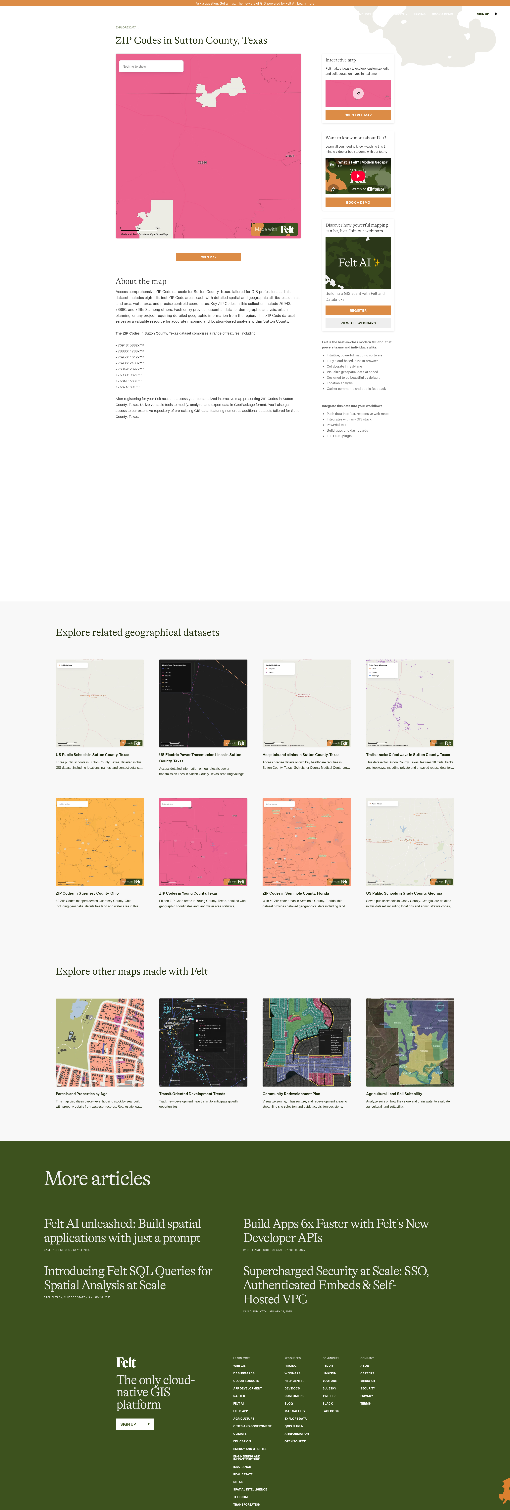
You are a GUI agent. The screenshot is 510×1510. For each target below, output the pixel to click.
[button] (342, 14)
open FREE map (358, 115)
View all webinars (358, 323)
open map (208, 257)
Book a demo (358, 202)
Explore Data (126, 27)
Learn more (305, 3)
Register (358, 310)
